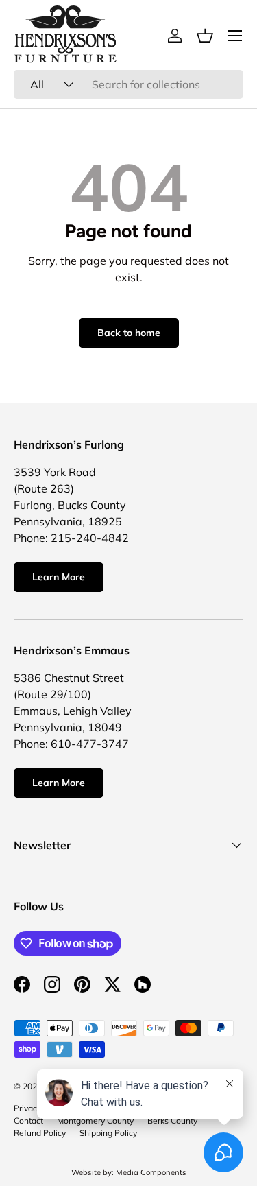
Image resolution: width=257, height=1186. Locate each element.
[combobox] (128, 84)
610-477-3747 (90, 743)
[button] (205, 36)
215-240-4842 (90, 538)
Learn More (58, 577)
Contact (28, 1120)
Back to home (128, 333)
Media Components (151, 1172)
